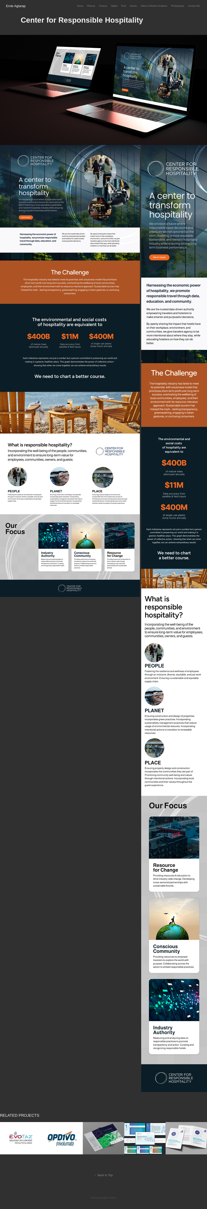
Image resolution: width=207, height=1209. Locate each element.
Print (123, 6)
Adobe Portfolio (109, 1198)
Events (133, 6)
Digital (114, 6)
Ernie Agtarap (16, 6)
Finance (103, 6)
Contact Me (194, 6)
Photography (177, 6)
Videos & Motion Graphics (154, 6)
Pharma (91, 6)
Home (80, 6)
